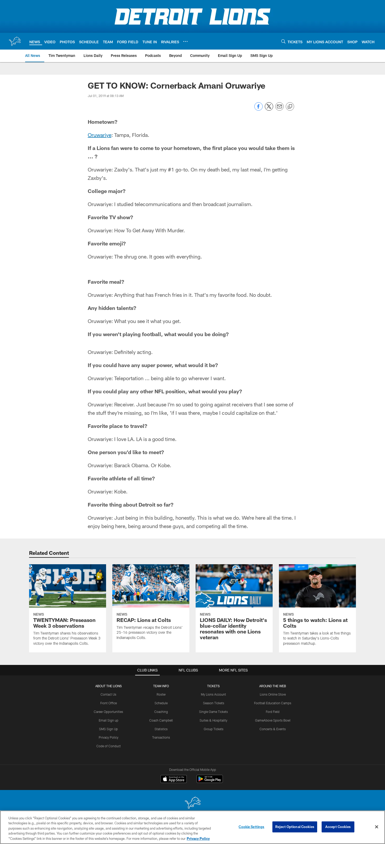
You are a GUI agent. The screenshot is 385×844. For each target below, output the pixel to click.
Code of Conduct (108, 746)
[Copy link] (290, 106)
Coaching (161, 711)
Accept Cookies (338, 827)
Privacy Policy (108, 737)
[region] (192, 827)
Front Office (108, 703)
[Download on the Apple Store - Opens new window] (174, 779)
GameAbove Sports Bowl (272, 720)
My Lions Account (213, 694)
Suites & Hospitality (213, 720)
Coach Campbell (161, 720)
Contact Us (108, 694)
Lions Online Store (273, 694)
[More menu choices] (185, 41)
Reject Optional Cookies (294, 827)
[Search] (283, 41)
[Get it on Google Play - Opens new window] (210, 781)
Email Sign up (108, 720)
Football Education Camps (272, 703)
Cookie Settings (251, 827)
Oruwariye (99, 135)
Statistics (161, 729)
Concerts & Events (273, 729)
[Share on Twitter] (269, 109)
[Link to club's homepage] (14, 41)
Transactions (161, 737)
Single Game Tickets (213, 711)
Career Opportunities (108, 711)
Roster (161, 694)
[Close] (376, 827)
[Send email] (279, 109)
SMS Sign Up (108, 729)
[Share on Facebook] (258, 109)
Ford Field (272, 711)
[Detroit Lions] (192, 803)
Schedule (161, 703)
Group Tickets (213, 729)
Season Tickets (213, 703)
